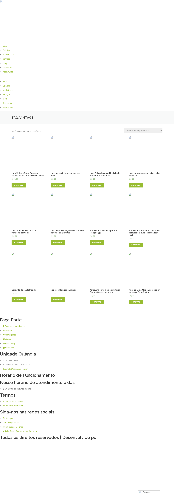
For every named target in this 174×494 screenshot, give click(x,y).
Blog (5, 63)
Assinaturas (8, 71)
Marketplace (8, 54)
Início (5, 46)
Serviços (6, 59)
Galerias (6, 50)
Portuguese (147, 492)
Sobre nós (7, 67)
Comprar (19, 185)
